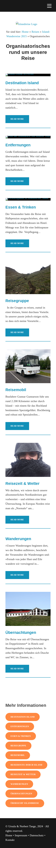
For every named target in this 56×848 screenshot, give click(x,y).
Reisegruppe (17, 300)
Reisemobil (15, 390)
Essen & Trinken (20, 207)
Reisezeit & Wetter (22, 483)
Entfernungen (17, 145)
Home (25, 31)
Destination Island (22, 83)
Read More (17, 119)
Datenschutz (37, 835)
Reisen (35, 31)
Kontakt (9, 839)
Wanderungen (18, 539)
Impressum (21, 835)
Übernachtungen (20, 632)
